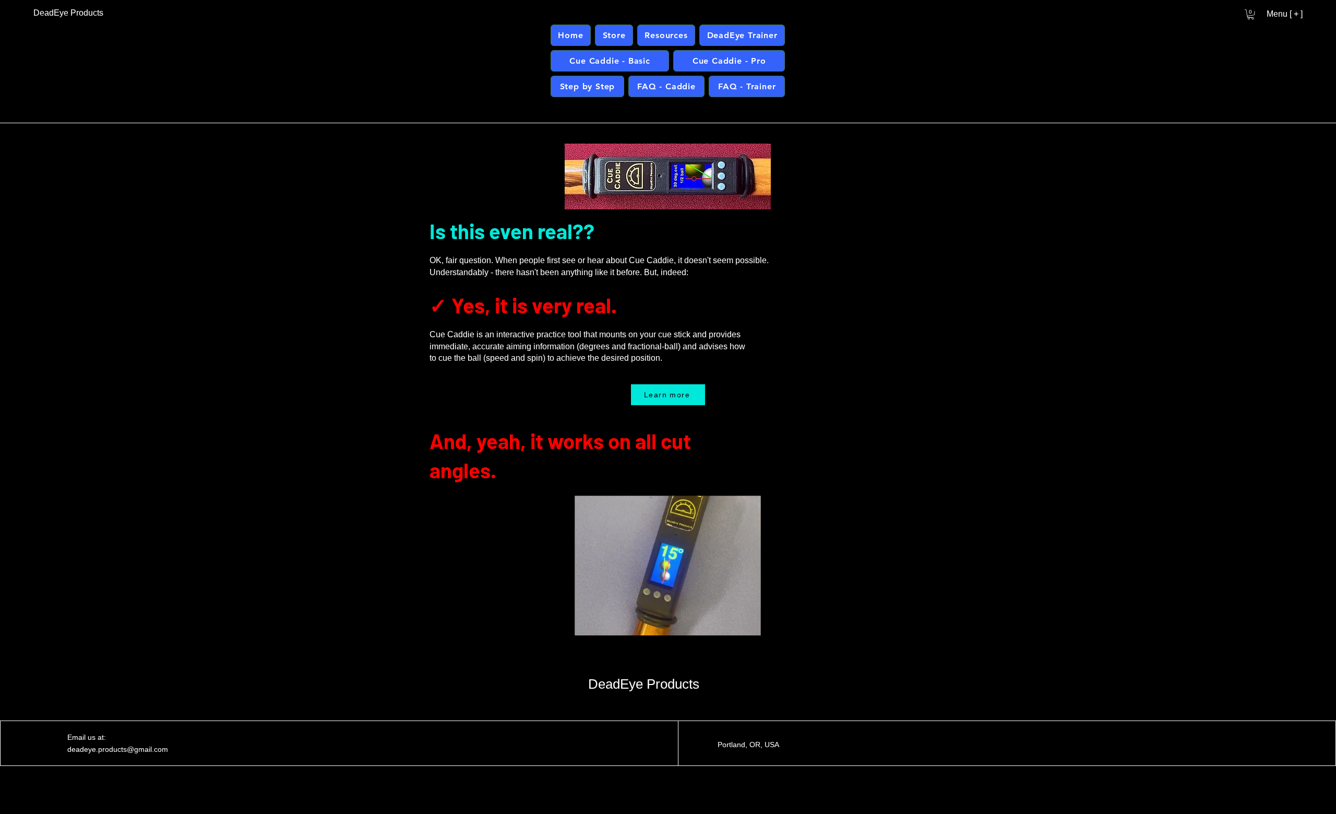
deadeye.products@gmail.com (117, 749)
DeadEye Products (643, 684)
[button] (1251, 14)
